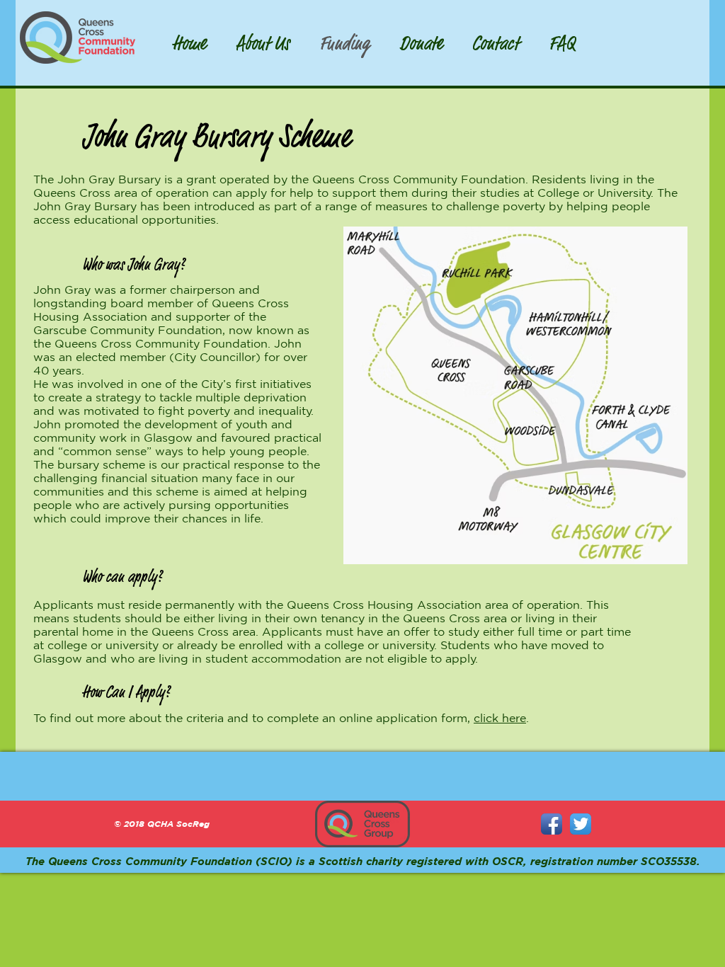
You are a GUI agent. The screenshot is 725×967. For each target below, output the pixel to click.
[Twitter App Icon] (580, 824)
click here (500, 717)
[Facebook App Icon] (551, 824)
